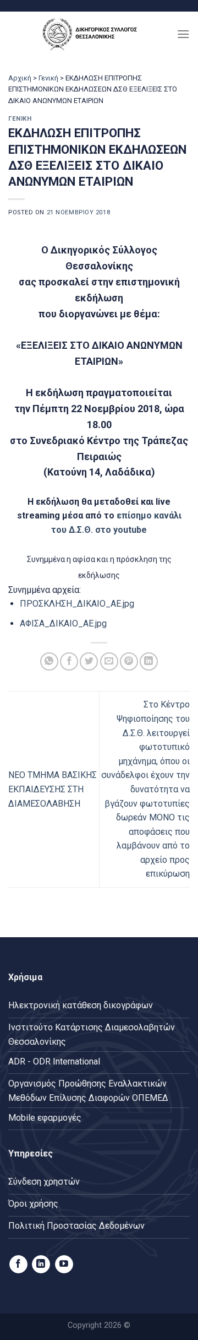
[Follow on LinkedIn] (41, 1264)
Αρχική (19, 78)
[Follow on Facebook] (18, 1264)
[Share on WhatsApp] (49, 661)
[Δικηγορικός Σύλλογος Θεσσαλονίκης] (92, 34)
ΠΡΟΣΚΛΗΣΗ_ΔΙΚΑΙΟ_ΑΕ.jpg (77, 603)
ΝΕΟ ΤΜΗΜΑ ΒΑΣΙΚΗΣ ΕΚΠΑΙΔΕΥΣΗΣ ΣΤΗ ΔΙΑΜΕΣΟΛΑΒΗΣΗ (52, 789)
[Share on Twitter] (89, 661)
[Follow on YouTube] (64, 1264)
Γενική (48, 78)
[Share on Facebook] (69, 661)
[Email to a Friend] (109, 661)
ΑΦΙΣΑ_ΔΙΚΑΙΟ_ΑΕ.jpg (63, 623)
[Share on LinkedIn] (149, 661)
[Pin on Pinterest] (129, 661)
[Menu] (183, 33)
